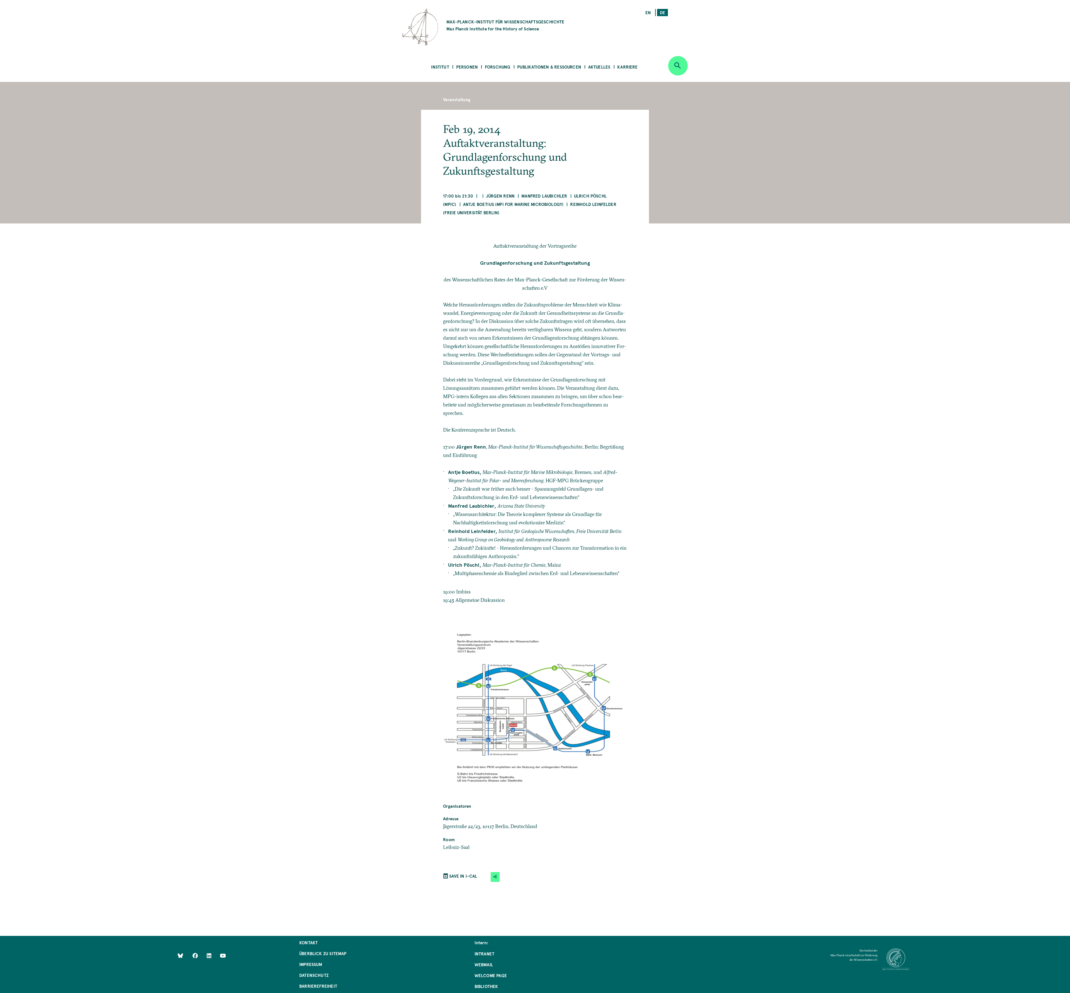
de (662, 12)
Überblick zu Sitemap (323, 953)
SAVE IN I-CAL (463, 876)
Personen (467, 67)
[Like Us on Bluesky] (180, 955)
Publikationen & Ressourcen (549, 67)
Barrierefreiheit (318, 986)
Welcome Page (491, 975)
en (648, 12)
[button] (495, 877)
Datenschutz (314, 975)
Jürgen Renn (500, 196)
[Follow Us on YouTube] (223, 955)
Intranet (484, 954)
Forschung (497, 67)
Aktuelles (599, 67)
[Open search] (678, 66)
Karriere (627, 67)
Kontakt (308, 942)
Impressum (310, 964)
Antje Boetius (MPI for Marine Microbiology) (513, 204)
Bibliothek (486, 986)
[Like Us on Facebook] (196, 955)
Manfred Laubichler (544, 196)
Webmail (484, 964)
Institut (440, 67)
